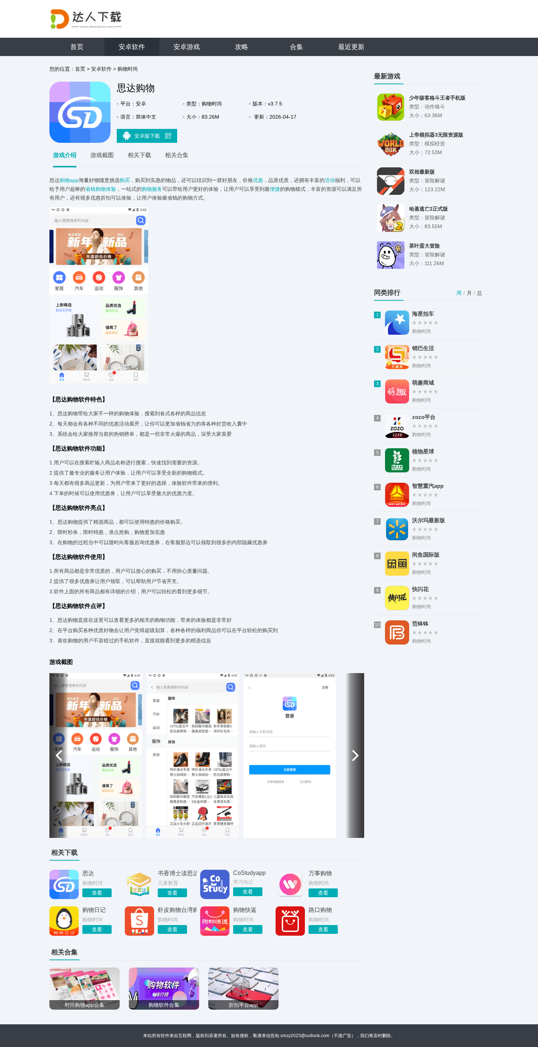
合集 (296, 47)
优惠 (258, 180)
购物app (69, 180)
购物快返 (245, 910)
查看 (97, 893)
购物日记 (94, 910)
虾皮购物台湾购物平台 (177, 910)
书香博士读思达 (177, 873)
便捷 (275, 189)
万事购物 (320, 873)
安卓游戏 (186, 47)
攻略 (241, 47)
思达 (88, 873)
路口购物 (320, 910)
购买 (125, 180)
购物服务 (152, 189)
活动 (330, 180)
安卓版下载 (147, 136)
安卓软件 (132, 47)
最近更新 (351, 47)
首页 (76, 47)
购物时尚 (127, 69)
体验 (111, 189)
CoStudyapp (249, 873)
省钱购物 (95, 189)
